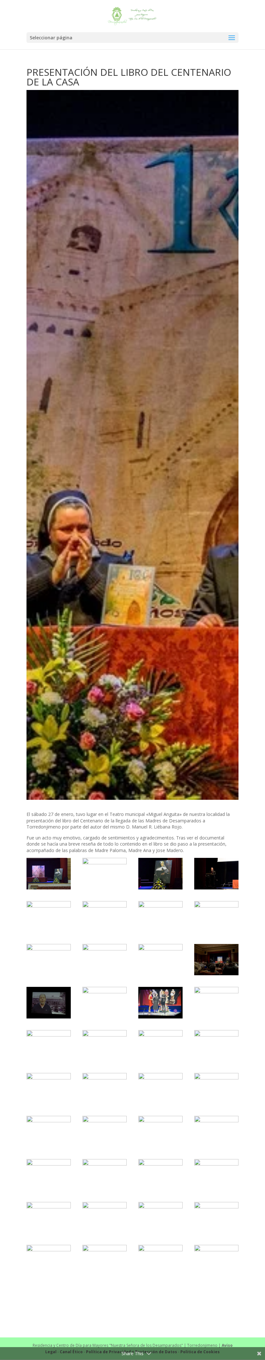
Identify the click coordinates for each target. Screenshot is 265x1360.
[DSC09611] (160, 873)
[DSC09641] (160, 1174)
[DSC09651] (216, 1217)
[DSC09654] (104, 1260)
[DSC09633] (216, 1088)
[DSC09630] (48, 1088)
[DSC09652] (48, 1260)
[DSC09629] (216, 1045)
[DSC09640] (104, 1174)
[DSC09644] (104, 1217)
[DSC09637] (216, 1131)
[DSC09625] (48, 1045)
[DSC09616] (216, 916)
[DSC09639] (48, 1174)
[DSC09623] (160, 1002)
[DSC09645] (160, 1217)
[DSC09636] (160, 1131)
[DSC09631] (104, 1088)
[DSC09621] (48, 1002)
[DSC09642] (216, 1174)
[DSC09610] (104, 873)
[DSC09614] (104, 916)
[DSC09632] (160, 1088)
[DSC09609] (48, 873)
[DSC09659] (160, 1260)
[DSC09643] (48, 1217)
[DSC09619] (160, 959)
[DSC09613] (48, 916)
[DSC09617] (48, 959)
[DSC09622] (104, 1002)
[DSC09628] (160, 1045)
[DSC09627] (104, 1045)
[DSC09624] (216, 1002)
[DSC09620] (216, 959)
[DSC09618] (104, 959)
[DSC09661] (216, 1260)
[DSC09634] (48, 1131)
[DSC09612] (216, 873)
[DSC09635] (104, 1131)
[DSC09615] (160, 916)
